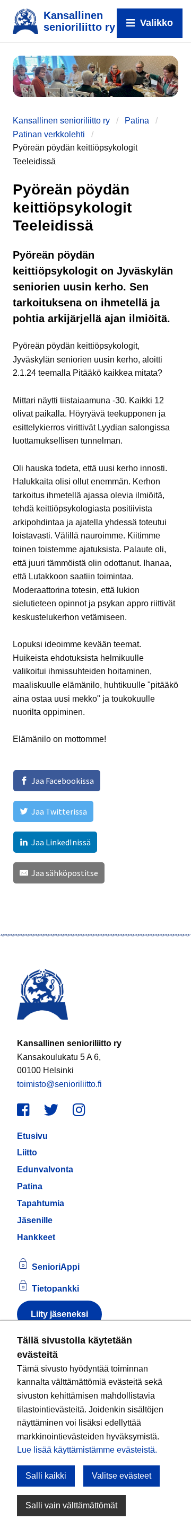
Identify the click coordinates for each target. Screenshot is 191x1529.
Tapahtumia (40, 1203)
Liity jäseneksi (59, 1314)
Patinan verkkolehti (49, 134)
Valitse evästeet (121, 1475)
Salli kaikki (45, 1475)
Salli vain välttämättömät (71, 1505)
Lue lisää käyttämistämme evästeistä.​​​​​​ (87, 1449)
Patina (137, 120)
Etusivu (32, 1136)
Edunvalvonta (45, 1169)
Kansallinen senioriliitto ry (61, 120)
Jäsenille (35, 1220)
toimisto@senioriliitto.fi (59, 1084)
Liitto (27, 1152)
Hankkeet (36, 1237)
